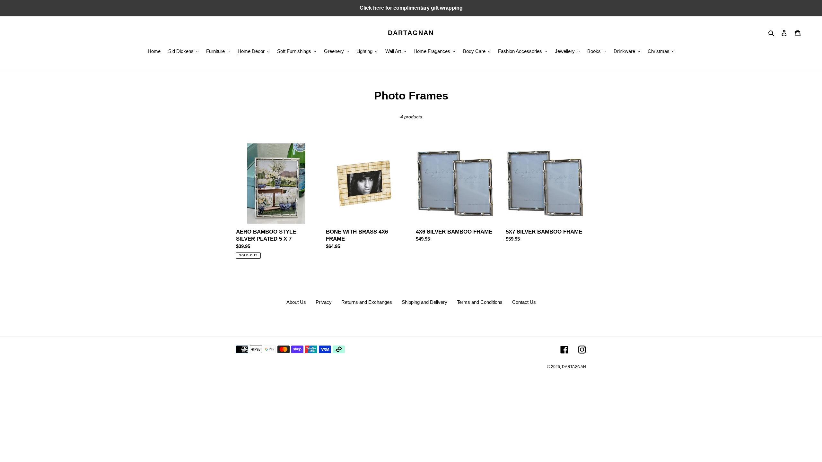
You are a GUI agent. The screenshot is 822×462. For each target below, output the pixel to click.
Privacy (324, 302)
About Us (296, 302)
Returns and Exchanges (366, 302)
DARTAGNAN (411, 32)
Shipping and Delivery (424, 302)
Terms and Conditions (480, 302)
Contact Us (524, 302)
